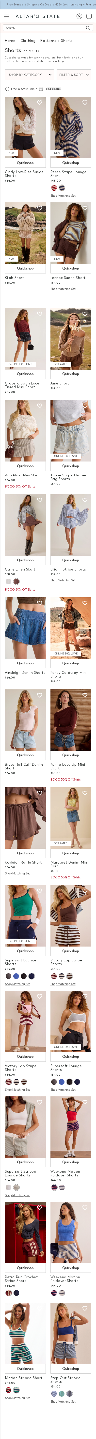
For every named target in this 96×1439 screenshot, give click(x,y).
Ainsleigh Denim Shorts (25, 673)
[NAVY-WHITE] (54, 1394)
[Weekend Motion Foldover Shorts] (70, 1127)
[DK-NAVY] (69, 1394)
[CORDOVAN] (54, 976)
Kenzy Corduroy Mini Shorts (68, 675)
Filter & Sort (71, 75)
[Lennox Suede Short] (70, 233)
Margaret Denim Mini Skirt (69, 864)
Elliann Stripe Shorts (68, 569)
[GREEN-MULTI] (16, 1390)
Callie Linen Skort (20, 569)
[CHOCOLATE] (16, 581)
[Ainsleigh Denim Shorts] (25, 628)
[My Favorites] (39, 102)
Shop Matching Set (63, 195)
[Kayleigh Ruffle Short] (25, 818)
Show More (48, 1414)
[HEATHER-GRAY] (62, 1187)
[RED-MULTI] (54, 188)
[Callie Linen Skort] (25, 525)
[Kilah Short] (25, 233)
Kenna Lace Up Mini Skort (67, 766)
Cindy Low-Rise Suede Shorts (24, 174)
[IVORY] (8, 581)
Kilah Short (14, 278)
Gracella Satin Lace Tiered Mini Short (22, 385)
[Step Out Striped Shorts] (70, 1333)
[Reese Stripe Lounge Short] (70, 127)
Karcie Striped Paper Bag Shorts (68, 477)
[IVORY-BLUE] (8, 1187)
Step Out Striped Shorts (65, 1380)
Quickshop (25, 163)
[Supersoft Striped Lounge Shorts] (25, 1127)
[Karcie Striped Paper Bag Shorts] (70, 431)
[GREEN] (61, 1394)
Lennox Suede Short (68, 278)
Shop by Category (25, 75)
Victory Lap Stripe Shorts (66, 962)
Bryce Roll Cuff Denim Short (24, 766)
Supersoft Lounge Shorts (20, 962)
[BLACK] (24, 976)
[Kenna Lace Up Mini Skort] (70, 720)
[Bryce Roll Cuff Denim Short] (25, 720)
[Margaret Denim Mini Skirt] (70, 818)
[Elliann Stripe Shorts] (70, 525)
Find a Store (53, 88)
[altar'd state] (37, 16)
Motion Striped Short (23, 1378)
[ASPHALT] (8, 976)
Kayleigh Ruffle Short (23, 862)
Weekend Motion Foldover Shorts (65, 1173)
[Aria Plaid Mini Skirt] (25, 431)
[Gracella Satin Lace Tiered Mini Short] (25, 339)
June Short (59, 383)
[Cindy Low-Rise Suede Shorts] (25, 127)
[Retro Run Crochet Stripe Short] (25, 1232)
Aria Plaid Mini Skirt (22, 475)
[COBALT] (16, 976)
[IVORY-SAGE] (16, 1187)
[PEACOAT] (54, 1187)
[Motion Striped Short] (25, 1333)
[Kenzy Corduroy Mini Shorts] (70, 628)
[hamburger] (6, 15)
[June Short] (70, 339)
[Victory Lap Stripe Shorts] (70, 916)
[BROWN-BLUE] (69, 976)
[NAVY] (31, 976)
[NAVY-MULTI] (62, 188)
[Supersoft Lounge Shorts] (25, 916)
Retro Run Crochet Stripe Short (21, 1279)
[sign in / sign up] (79, 16)
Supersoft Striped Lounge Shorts (20, 1173)
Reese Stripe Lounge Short (68, 174)
